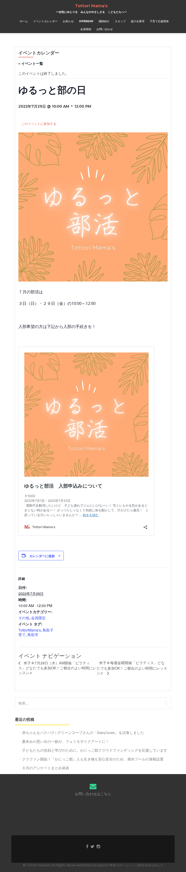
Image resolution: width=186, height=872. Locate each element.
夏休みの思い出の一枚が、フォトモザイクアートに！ (65, 741)
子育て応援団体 (159, 21)
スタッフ (120, 21)
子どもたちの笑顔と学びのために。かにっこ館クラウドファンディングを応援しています (94, 750)
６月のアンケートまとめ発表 (45, 768)
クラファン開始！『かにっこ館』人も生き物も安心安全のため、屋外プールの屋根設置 (93, 759)
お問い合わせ (104, 29)
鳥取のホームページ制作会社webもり (136, 865)
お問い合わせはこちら (93, 794)
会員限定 (38, 617)
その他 (23, 617)
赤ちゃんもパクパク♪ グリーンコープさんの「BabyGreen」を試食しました (83, 732)
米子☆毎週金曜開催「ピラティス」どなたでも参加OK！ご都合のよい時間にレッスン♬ (132, 667)
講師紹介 (104, 21)
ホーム (24, 21)
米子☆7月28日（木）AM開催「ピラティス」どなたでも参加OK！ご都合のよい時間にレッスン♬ (57, 667)
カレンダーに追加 (42, 556)
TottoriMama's (29, 630)
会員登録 (85, 29)
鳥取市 (32, 634)
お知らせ (68, 21)
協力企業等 (137, 21)
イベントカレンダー (45, 21)
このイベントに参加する (38, 124)
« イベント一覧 (30, 63)
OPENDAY (86, 21)
